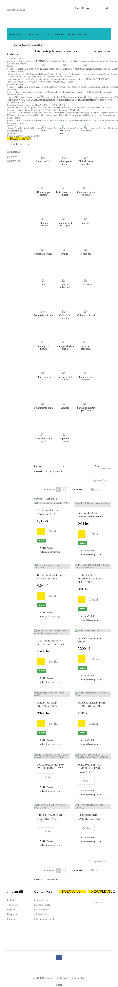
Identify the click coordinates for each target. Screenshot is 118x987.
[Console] (65, 404)
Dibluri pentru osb (43, 378)
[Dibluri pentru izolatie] (86, 158)
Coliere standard (86, 315)
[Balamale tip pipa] (43, 404)
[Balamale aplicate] (43, 312)
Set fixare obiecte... (65, 134)
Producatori (21, 139)
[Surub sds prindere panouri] (86, 343)
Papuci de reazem (65, 442)
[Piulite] (65, 250)
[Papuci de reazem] (65, 436)
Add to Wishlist (46, 548)
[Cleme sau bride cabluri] (86, 374)
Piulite (64, 253)
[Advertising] (13, 152)
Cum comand (56, 34)
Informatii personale (44, 919)
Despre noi (15, 34)
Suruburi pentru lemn (64, 165)
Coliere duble (86, 130)
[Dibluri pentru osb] (43, 373)
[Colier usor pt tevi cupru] (65, 220)
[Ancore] (43, 65)
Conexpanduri (43, 161)
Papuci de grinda (43, 253)
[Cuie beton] (86, 280)
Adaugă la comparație (50, 552)
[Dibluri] (43, 280)
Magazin (11, 909)
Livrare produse (35, 34)
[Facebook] (59, 957)
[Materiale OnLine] (28, 12)
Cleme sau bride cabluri (86, 380)
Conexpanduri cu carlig (65, 350)
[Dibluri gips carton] (43, 188)
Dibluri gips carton (43, 193)
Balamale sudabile (43, 226)
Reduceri (11, 900)
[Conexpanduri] (43, 157)
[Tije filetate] (86, 65)
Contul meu (43, 891)
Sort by (37, 466)
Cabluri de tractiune (64, 319)
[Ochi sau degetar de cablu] (86, 189)
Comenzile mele (42, 900)
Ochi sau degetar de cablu (86, 196)
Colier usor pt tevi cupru (65, 226)
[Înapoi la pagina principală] (10, 45)
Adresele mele (41, 914)
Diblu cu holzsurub (64, 288)
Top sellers (12, 904)
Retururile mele (42, 904)
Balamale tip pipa (43, 407)
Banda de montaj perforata (86, 411)
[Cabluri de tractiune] (65, 312)
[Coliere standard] (86, 311)
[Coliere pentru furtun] (43, 343)
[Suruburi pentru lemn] (65, 158)
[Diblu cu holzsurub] (65, 282)
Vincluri (86, 222)
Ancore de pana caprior (43, 442)
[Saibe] (65, 65)
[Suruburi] (86, 250)
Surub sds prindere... (86, 350)
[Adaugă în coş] (41, 531)
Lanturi (43, 130)
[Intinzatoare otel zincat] (65, 189)
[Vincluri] (86, 219)
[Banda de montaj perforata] (86, 405)
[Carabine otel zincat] (65, 374)
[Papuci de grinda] (43, 250)
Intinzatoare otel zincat (64, 196)
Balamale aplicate (43, 317)
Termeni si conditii (79, 34)
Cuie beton (86, 284)
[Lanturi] (43, 126)
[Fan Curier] (13, 156)
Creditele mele (41, 909)
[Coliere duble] (86, 126)
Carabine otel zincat (65, 380)
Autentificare (82, 8)
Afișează (38, 471)
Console (64, 407)
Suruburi (86, 253)
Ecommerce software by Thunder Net (63, 978)
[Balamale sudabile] (43, 220)
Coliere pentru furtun (43, 350)
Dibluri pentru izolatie (86, 165)
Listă (109, 468)
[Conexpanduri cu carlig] (65, 343)
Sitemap (11, 919)
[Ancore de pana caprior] (43, 436)
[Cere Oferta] (13, 160)
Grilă (104, 468)
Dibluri (43, 284)
